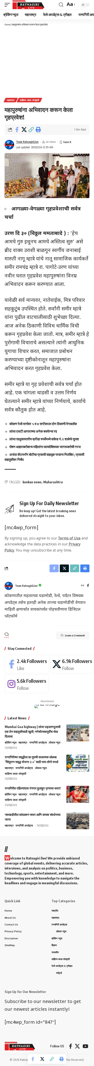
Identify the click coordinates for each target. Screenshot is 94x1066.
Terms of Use (69, 538)
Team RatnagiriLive (27, 142)
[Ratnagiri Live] (28, 5)
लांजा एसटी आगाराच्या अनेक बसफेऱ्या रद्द (33, 431)
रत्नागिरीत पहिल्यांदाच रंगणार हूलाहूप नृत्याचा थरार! (33, 788)
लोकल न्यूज (54, 742)
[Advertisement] (47, 61)
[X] (72, 664)
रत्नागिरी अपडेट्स (38, 742)
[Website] (83, 586)
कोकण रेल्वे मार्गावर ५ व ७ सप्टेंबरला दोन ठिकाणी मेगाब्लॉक (43, 424)
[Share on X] (24, 129)
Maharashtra (53, 482)
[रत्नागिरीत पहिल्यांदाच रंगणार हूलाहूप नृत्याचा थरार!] (77, 794)
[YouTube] (85, 1046)
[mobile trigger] (8, 5)
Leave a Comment (75, 635)
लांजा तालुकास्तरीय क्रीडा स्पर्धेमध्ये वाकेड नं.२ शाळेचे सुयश (44, 439)
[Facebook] (87, 586)
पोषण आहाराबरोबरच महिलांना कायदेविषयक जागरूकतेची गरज (45, 447)
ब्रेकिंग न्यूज (10, 742)
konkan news (32, 482)
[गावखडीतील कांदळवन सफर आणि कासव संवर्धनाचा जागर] (77, 820)
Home (7, 24)
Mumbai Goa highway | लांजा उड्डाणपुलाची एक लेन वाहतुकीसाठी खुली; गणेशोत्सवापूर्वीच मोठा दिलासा (32, 731)
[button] (31, 129)
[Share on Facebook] (17, 129)
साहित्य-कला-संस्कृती (29, 100)
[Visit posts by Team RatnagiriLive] (9, 144)
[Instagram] (27, 684)
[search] (61, 4)
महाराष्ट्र (11, 100)
